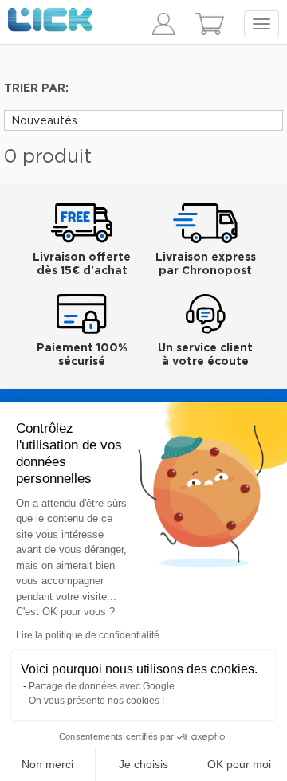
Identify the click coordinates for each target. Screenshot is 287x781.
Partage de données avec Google (102, 686)
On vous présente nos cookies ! (96, 700)
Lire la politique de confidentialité (87, 635)
